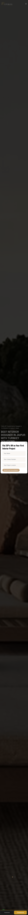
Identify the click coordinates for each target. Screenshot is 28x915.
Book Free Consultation (11, 470)
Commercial (20, 912)
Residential (7, 912)
